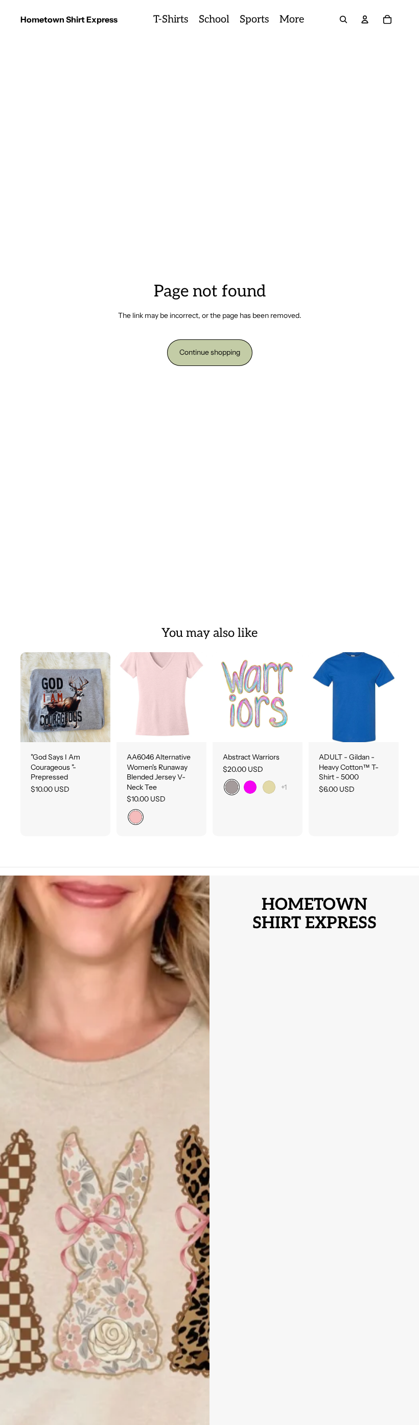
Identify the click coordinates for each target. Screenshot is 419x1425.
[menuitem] (171, 19)
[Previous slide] (220, 697)
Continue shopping (209, 352)
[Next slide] (294, 697)
